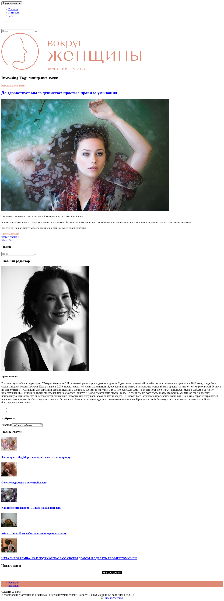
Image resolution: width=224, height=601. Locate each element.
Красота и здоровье (12, 85)
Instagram (13, 585)
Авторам (13, 12)
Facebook (13, 582)
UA (10, 15)
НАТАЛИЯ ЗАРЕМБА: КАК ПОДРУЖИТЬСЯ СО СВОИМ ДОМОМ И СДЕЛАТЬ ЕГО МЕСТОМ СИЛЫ (69, 558)
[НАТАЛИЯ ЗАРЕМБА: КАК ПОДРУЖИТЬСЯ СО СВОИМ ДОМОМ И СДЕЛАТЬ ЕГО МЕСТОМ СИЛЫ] (9, 551)
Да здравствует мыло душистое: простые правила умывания (59, 93)
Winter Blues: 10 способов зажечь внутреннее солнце (34, 533)
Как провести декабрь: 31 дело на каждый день (31, 507)
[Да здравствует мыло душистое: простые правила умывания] (85, 209)
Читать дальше (10, 233)
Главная (13, 9)
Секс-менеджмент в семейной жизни (24, 482)
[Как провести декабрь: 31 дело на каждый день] (9, 500)
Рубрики (6, 424)
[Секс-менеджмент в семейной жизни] (9, 475)
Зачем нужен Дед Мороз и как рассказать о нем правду (35, 457)
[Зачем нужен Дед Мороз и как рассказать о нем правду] (9, 450)
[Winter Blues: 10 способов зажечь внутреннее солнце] (9, 526)
